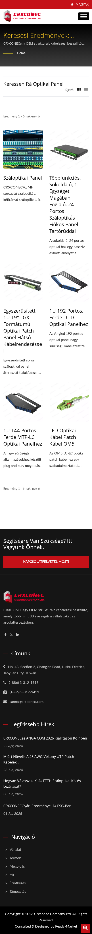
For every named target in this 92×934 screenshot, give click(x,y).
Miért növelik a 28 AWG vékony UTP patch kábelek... (38, 759)
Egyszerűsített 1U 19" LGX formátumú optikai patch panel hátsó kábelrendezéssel (22, 330)
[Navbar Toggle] (83, 16)
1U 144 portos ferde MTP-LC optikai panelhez (22, 437)
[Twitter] (11, 634)
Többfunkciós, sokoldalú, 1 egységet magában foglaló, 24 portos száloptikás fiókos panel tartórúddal (65, 204)
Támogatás (18, 891)
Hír (12, 874)
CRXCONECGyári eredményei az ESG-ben (37, 805)
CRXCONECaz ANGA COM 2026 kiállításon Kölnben (45, 738)
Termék (15, 858)
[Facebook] (5, 634)
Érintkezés (18, 883)
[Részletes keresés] (85, 928)
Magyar (82, 4)
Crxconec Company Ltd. (53, 914)
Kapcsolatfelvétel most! (46, 561)
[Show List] (86, 90)
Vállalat (15, 849)
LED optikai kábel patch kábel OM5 (62, 437)
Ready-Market (66, 926)
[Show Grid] (79, 90)
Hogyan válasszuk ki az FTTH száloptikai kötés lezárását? (42, 783)
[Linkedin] (17, 634)
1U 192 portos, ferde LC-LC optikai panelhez (68, 317)
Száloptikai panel (22, 177)
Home (21, 53)
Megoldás (17, 866)
